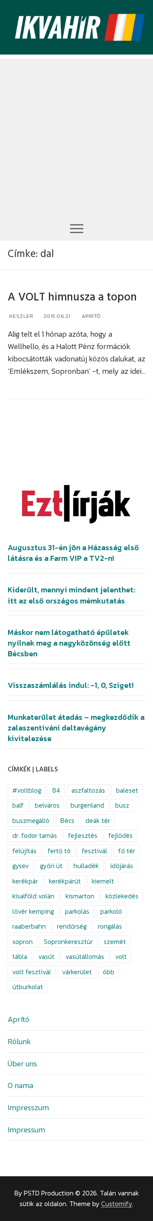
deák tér (97, 821)
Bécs (67, 821)
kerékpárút (65, 881)
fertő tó (59, 851)
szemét (115, 942)
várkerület (77, 972)
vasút (46, 956)
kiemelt (103, 881)
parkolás (77, 911)
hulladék (86, 866)
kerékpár (25, 881)
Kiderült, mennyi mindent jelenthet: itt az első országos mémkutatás (71, 595)
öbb (108, 972)
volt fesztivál (31, 972)
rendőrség (72, 926)
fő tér (126, 851)
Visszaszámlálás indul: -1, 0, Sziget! (70, 685)
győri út (51, 866)
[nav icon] (76, 228)
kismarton (79, 896)
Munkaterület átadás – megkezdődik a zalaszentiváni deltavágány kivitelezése (76, 728)
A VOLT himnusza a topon (72, 297)
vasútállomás (84, 956)
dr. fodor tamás (34, 835)
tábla (19, 956)
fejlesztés (82, 835)
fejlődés (120, 835)
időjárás (121, 866)
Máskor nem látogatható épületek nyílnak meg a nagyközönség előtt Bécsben (69, 643)
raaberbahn (29, 926)
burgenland (87, 805)
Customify (116, 1204)
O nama (20, 1085)
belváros (47, 805)
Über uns (22, 1063)
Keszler (20, 316)
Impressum (26, 1129)
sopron (22, 942)
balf (18, 805)
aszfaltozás (88, 790)
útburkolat (27, 987)
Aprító (90, 316)
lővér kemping (33, 911)
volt (121, 956)
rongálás (110, 926)
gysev (20, 866)
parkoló (111, 911)
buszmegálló (30, 821)
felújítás (24, 851)
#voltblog (26, 790)
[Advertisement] (76, 135)
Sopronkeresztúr (68, 942)
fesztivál (94, 851)
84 (56, 790)
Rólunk (19, 1041)
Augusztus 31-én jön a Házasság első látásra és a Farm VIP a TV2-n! (73, 553)
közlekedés (122, 896)
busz (122, 805)
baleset (127, 790)
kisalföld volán (33, 896)
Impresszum (28, 1107)
